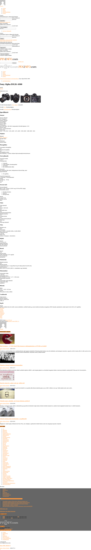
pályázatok (5, 454)
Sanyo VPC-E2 (8, 320)
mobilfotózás (5, 450)
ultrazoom (5, 474)
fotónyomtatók (6, 439)
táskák (4, 461)
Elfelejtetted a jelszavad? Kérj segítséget (8, 39)
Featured (4, 436)
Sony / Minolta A (3, 137)
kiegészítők (5, 448)
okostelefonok (6, 453)
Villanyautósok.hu (18, 498)
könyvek (4, 449)
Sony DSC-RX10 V (5, 545)
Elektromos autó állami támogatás (7, 511)
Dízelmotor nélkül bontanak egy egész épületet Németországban (16, 502)
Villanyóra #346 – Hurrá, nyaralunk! (10, 505)
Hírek (4, 9)
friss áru (4, 443)
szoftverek (5, 460)
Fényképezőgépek (6, 12)
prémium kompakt (6, 475)
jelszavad (14, 19)
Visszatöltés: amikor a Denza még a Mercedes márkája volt (15, 501)
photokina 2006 (6, 455)
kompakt (4, 473)
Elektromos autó (3, 508)
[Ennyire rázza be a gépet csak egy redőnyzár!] (7, 380)
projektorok (5, 457)
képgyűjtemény (6, 445)
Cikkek (4, 10)
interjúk (4, 444)
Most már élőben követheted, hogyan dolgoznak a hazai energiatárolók (17, 506)
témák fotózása (6, 463)
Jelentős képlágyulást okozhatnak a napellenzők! (13, 418)
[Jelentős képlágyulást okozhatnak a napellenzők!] (7, 416)
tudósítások (5, 468)
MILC (4, 491)
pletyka (4, 456)
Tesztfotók (5, 465)
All (3, 429)
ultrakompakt (5, 472)
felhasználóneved (16, 18)
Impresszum (5, 490)
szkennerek (5, 459)
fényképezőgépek (7, 78)
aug (18, 516)
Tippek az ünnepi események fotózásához (11, 365)
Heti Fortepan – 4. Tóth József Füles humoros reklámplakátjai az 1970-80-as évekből (23, 346)
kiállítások (5, 447)
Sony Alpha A (15, 104)
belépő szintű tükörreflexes (8, 480)
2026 (4, 516)
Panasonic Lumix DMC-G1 (13, 321)
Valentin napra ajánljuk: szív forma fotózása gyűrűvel (15, 401)
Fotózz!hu (5, 492)
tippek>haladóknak (7, 466)
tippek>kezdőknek (6, 467)
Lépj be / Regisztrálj (7, 31)
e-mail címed (15, 25)
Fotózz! (4, 13)
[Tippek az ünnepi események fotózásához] (7, 362)
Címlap (4, 8)
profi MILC (5, 482)
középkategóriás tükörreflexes (9, 483)
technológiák (5, 462)
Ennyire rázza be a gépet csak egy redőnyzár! (12, 383)
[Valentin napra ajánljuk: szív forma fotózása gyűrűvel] (7, 398)
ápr (12, 517)
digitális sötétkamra (7, 433)
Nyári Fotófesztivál (7, 494)
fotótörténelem (6, 441)
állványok (5, 431)
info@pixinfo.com (8, 528)
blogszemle (5, 432)
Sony (5, 107)
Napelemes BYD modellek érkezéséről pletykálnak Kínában (15, 503)
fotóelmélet (5, 438)
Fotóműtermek (6, 496)
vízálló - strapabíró (6, 477)
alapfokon (5, 430)
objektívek (5, 451)
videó (4, 469)
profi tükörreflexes (15, 78)
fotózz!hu (5, 442)
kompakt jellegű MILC (7, 478)
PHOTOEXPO (6, 493)
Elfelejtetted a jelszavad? (5, 22)
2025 (4, 517)
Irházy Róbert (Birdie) (4, 348)
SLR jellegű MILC (7, 479)
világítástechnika (6, 471)
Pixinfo (1, 88)
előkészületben (6, 435)
